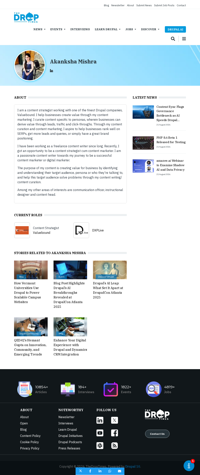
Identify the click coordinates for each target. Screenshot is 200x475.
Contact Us (157, 434)
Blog (106, 5)
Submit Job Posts (164, 5)
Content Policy (30, 436)
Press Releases (69, 448)
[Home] (26, 17)
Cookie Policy (29, 442)
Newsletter (118, 5)
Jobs (129, 29)
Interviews (80, 29)
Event (61, 277)
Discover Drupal (106, 277)
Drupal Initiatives (70, 436)
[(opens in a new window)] (51, 70)
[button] (80, 471)
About (130, 5)
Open (24, 423)
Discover (148, 29)
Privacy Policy (29, 448)
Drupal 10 (132, 466)
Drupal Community (29, 333)
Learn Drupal (106, 29)
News (37, 29)
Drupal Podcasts (70, 442)
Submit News (144, 5)
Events (56, 29)
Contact (181, 5)
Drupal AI (175, 29)
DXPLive (98, 230)
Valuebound (41, 233)
